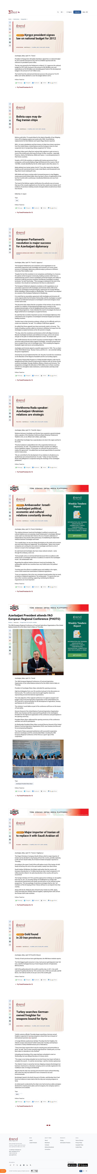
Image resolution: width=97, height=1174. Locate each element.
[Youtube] (20, 1165)
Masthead (47, 1142)
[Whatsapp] (10, 1165)
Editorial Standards (49, 1147)
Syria (17, 1094)
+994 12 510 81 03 (13, 1153)
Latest (30, 1140)
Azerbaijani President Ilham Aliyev (24, 783)
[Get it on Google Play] (83, 1165)
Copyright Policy (79, 1145)
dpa (30, 1038)
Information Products (65, 1142)
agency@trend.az (13, 1154)
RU (86, 1171)
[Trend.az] (14, 12)
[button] (9, 22)
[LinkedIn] (27, 1165)
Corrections (47, 1149)
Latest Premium (33, 1142)
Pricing (61, 1140)
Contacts (47, 1145)
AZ (83, 1171)
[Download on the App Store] (72, 1165)
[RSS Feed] (30, 1165)
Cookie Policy (79, 1147)
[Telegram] (23, 1165)
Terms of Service (79, 1140)
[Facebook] (13, 1165)
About (46, 1140)
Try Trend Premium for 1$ (25, 87)
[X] (17, 1165)
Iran (17, 200)
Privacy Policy (79, 1142)
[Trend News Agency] (13, 1139)
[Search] (57, 12)
